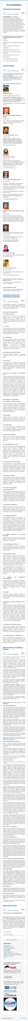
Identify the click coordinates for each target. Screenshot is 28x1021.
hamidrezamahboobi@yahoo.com (13, 275)
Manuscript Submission (13, 722)
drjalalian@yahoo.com (7, 80)
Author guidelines (7, 932)
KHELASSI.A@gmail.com (11, 167)
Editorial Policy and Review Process (13, 648)
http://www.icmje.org (15, 717)
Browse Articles (7, 945)
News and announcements (9, 948)
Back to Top (24, 1018)
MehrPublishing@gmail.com (14, 77)
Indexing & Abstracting (11, 9)
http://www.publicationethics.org (10, 308)
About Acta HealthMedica (13, 14)
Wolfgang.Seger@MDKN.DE (12, 199)
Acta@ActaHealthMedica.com (9, 76)
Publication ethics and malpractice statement (11, 296)
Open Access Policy (10, 905)
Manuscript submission (8, 934)
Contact (5, 957)
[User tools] (23, 13)
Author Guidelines (7, 949)
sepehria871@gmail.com (11, 145)
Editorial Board (8, 66)
